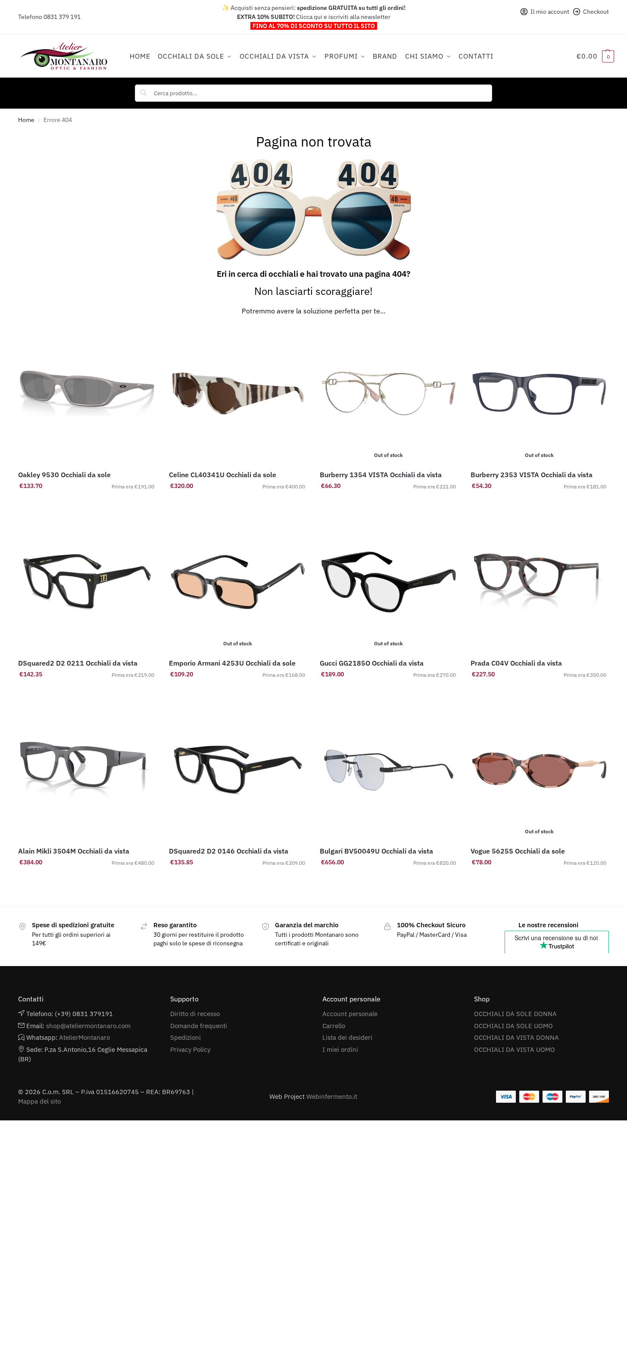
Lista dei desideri (347, 1037)
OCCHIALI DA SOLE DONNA (515, 1014)
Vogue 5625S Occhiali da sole (518, 851)
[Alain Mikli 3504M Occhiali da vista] (87, 770)
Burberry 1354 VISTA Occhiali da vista (381, 474)
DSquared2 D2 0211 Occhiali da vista (77, 663)
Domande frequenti (198, 1026)
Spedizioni (185, 1037)
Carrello (333, 1026)
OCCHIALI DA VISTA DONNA (516, 1037)
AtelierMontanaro (84, 1037)
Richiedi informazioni (237, 504)
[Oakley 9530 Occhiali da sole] (87, 394)
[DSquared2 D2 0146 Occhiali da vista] (238, 770)
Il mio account (549, 12)
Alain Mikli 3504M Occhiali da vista (73, 851)
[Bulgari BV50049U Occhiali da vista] (389, 770)
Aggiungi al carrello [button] (87, 504)
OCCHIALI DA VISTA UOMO (514, 1049)
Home (26, 120)
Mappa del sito (39, 1101)
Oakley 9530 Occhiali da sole (64, 474)
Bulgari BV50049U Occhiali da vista (376, 851)
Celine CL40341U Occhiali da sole (222, 474)
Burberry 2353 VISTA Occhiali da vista (532, 474)
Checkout (596, 12)
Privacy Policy (190, 1049)
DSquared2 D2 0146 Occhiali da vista (228, 851)
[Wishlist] (143, 337)
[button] (595, 56)
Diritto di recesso (195, 1014)
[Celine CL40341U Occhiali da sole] (238, 394)
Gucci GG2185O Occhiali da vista (372, 663)
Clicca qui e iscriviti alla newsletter (343, 17)
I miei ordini (340, 1049)
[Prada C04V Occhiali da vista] (539, 582)
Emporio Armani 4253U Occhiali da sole (232, 663)
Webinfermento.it (331, 1096)
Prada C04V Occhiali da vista (516, 663)
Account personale (349, 1014)
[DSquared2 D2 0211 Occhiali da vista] (87, 582)
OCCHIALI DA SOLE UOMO (513, 1026)
